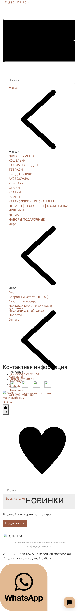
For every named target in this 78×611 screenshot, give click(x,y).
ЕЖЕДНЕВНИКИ (20, 174)
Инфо (13, 224)
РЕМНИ (14, 197)
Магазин (15, 87)
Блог (12, 292)
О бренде (16, 381)
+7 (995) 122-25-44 (17, 2)
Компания (16, 308)
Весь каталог (15, 498)
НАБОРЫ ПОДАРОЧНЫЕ (27, 219)
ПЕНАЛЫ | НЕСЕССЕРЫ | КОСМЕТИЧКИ (38, 206)
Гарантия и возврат (23, 301)
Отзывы (14, 385)
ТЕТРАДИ (16, 169)
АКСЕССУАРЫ (19, 179)
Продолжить (14, 523)
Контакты (16, 376)
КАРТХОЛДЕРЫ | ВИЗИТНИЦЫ (31, 201)
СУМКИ (14, 188)
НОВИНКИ (16, 210)
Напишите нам (14, 398)
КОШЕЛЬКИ (17, 160)
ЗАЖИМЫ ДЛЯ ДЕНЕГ (25, 165)
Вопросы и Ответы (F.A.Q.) (28, 297)
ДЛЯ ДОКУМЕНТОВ (23, 156)
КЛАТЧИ (15, 192)
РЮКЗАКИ (16, 183)
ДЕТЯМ (14, 215)
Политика (16, 390)
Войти (7, 402)
